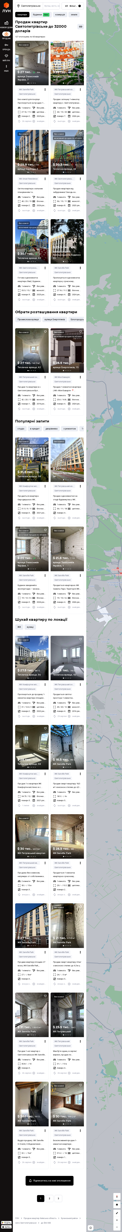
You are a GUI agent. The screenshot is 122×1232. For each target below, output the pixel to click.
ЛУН (17, 1218)
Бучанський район (69, 1218)
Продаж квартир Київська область (40, 1218)
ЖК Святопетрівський (64, 179)
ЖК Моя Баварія (62, 377)
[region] (104, 616)
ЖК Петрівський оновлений (29, 377)
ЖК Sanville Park (26, 89)
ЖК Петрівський (62, 1041)
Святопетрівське (27, 94)
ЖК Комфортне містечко (29, 486)
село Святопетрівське (25, 1223)
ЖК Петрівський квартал (64, 89)
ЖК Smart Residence (28, 179)
